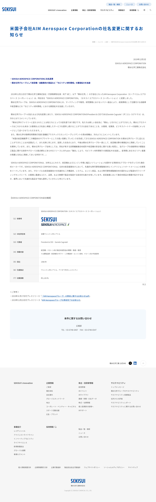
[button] (57, 11)
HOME (93, 42)
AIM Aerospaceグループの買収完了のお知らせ (61, 300)
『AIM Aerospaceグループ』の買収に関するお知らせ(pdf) (65, 296)
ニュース (100, 42)
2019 (106, 42)
